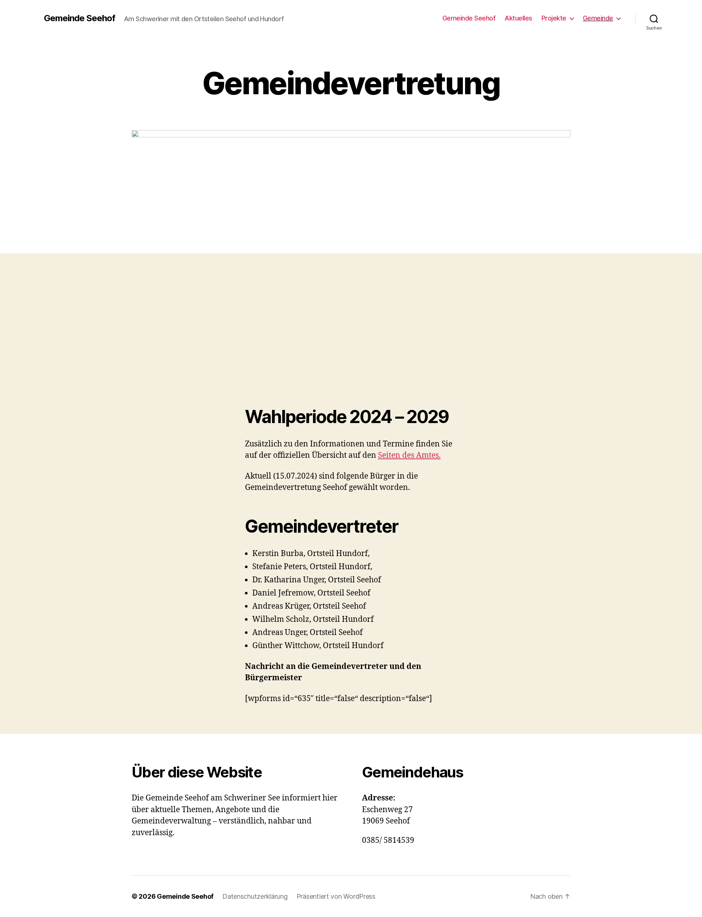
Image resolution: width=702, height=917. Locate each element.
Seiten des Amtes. (409, 455)
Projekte (553, 18)
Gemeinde (598, 18)
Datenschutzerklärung (255, 896)
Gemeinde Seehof (79, 18)
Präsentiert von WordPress (336, 896)
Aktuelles (518, 18)
